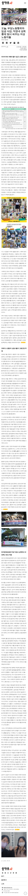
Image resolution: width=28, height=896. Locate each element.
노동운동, (24, 46)
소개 (2, 884)
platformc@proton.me (7, 887)
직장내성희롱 (23, 49)
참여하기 (4, 880)
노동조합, (18, 46)
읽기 (2, 876)
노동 (7, 46)
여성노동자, (23, 48)
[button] (25, 3)
